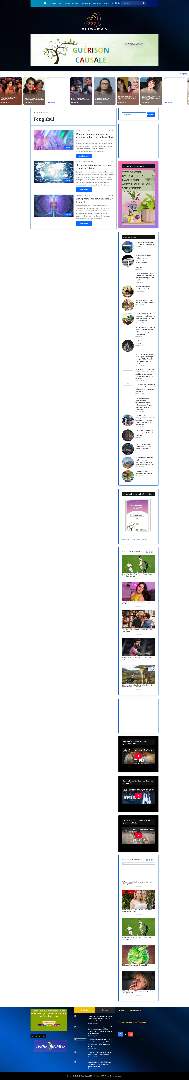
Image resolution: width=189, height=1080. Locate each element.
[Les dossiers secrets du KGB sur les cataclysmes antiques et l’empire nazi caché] (128, 278)
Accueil (37, 112)
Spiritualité (96, 3)
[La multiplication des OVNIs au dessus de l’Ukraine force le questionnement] (80, 1065)
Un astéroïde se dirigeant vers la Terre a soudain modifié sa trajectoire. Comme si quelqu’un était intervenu (145, 374)
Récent (105, 1010)
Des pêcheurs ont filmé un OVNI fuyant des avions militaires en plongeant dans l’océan (100, 1018)
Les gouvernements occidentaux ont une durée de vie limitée (143, 446)
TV (60, 3)
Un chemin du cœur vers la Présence (134, 539)
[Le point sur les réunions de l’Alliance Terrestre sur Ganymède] (128, 247)
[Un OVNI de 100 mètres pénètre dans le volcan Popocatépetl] (80, 1055)
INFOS (52, 3)
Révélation (84, 3)
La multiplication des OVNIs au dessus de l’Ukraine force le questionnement (99, 1064)
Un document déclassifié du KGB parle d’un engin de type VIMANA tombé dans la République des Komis (145, 359)
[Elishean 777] (94, 22)
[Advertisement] (138, 140)
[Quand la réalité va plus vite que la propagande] (128, 305)
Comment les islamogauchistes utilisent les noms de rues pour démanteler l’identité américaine (145, 420)
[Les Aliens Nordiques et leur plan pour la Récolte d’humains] (128, 435)
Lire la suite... (84, 156)
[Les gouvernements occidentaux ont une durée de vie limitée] (128, 449)
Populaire (84, 1010)
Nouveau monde (71, 3)
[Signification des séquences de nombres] (128, 476)
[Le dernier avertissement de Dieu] (128, 346)
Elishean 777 (99, 1076)
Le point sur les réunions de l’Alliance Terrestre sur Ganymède (145, 244)
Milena (80, 131)
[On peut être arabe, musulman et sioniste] (128, 291)
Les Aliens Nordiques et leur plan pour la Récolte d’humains (145, 433)
